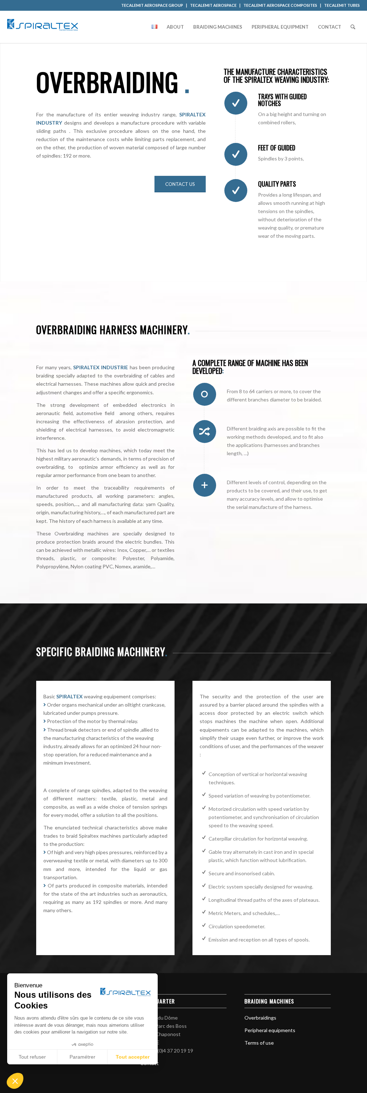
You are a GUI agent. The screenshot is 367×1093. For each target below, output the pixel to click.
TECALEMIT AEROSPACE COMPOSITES (280, 5)
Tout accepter (132, 1057)
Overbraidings (260, 1018)
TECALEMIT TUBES (342, 5)
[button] (15, 1080)
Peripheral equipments (269, 1030)
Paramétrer (82, 1057)
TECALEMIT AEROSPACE (213, 5)
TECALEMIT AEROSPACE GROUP (152, 5)
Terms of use (259, 1043)
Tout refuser (32, 1057)
